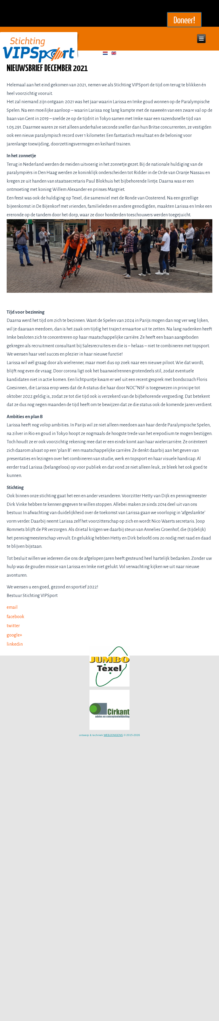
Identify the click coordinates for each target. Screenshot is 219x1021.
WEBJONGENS (113, 735)
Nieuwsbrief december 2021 (47, 68)
